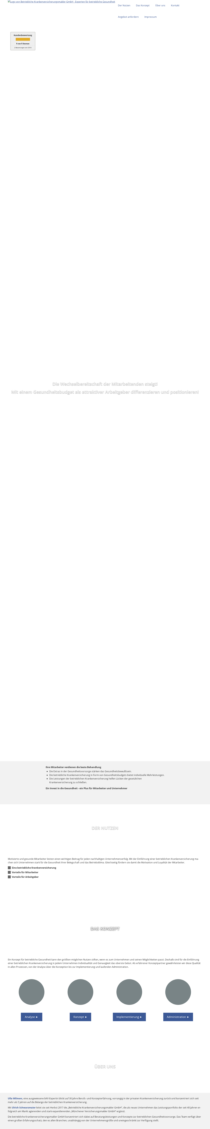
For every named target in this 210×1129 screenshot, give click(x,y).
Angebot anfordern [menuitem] (128, 16)
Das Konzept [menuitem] (143, 5)
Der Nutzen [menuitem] (124, 5)
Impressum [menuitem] (150, 16)
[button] (34, 867)
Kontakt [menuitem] (175, 5)
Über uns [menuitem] (160, 5)
